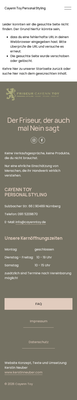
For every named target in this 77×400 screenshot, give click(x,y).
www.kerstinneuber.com (23, 372)
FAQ (38, 304)
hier (15, 68)
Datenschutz (39, 342)
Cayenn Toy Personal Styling (25, 8)
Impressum (38, 321)
